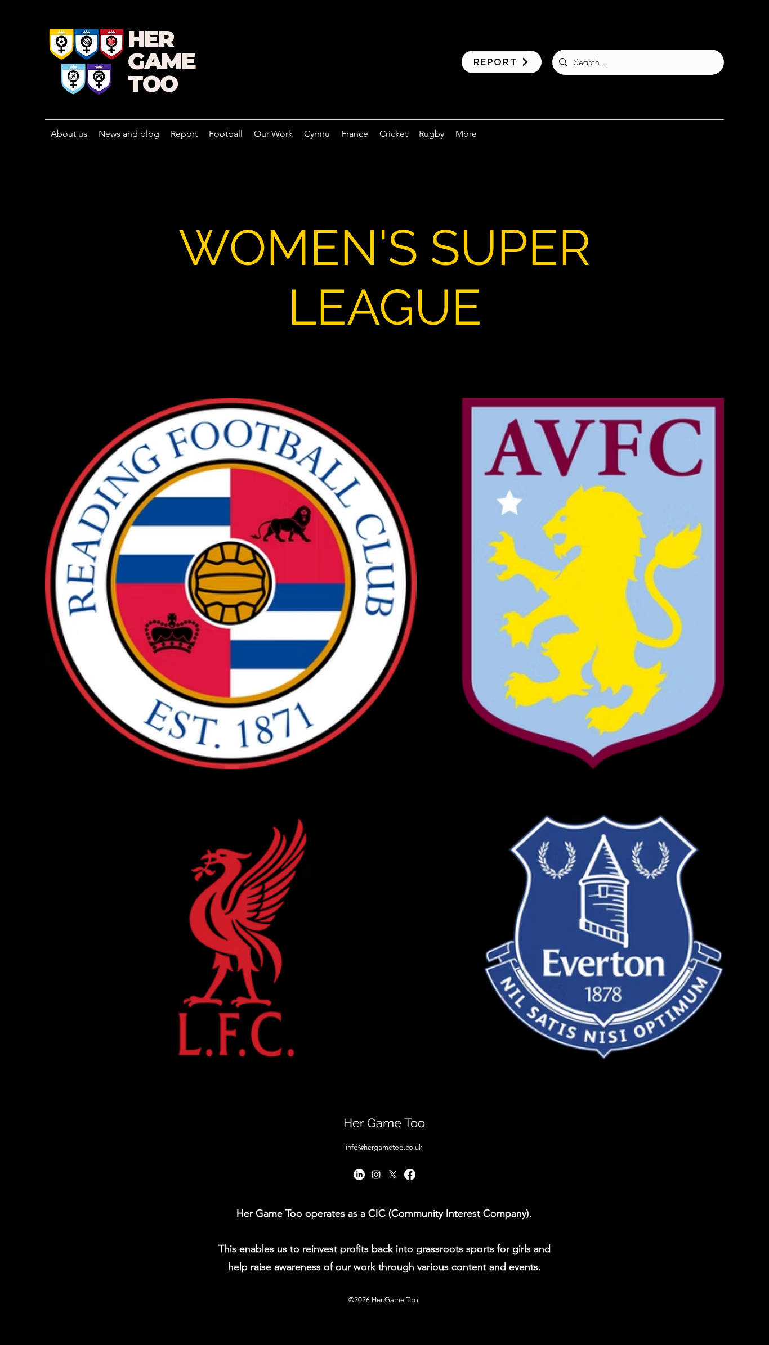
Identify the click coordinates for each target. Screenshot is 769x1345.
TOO (152, 83)
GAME (161, 61)
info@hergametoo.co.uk (384, 1147)
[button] (273, 133)
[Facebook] (409, 1174)
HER (150, 38)
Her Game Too (384, 1122)
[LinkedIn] (359, 1174)
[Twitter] (393, 1174)
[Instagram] (376, 1174)
